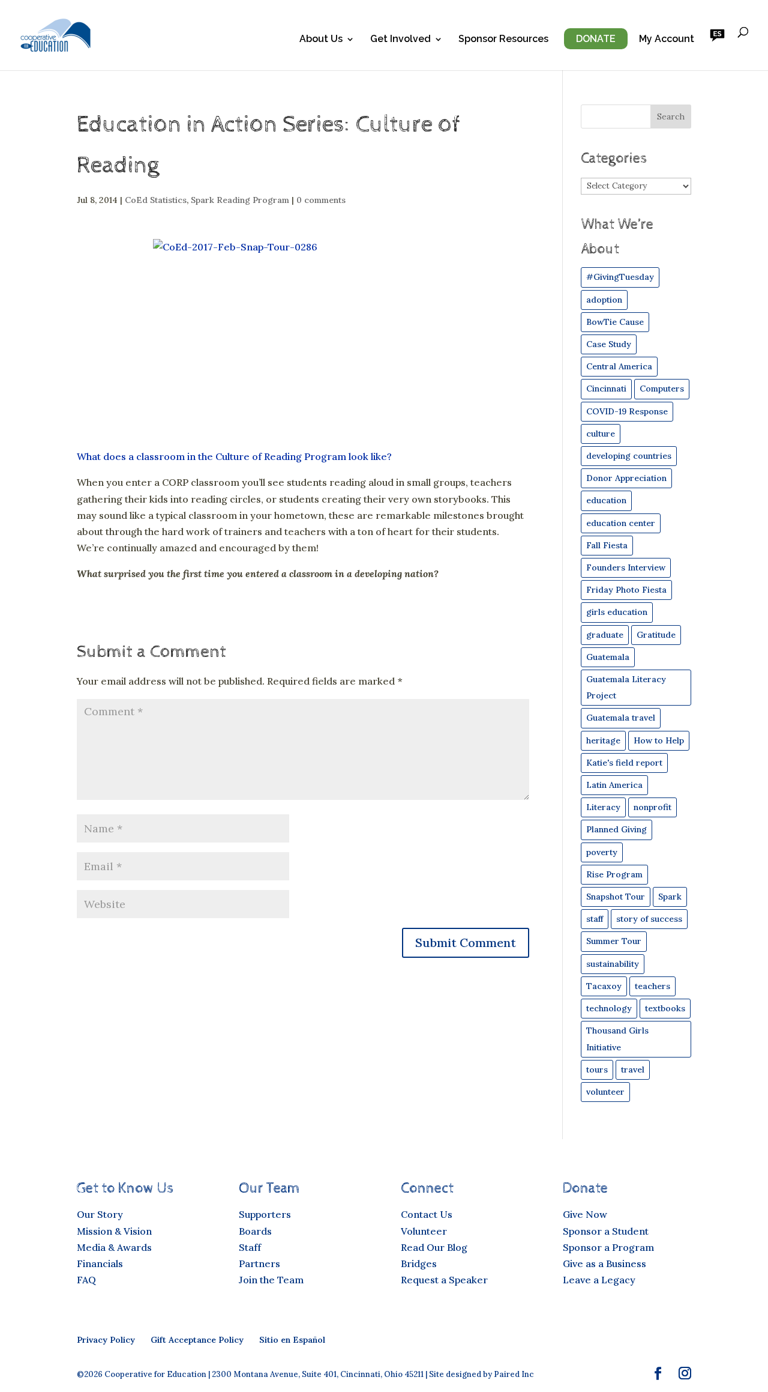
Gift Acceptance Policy (197, 1339)
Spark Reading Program (240, 200)
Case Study (608, 344)
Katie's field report (624, 762)
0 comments (321, 200)
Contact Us (426, 1214)
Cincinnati (606, 388)
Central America (619, 366)
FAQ (86, 1280)
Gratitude (656, 634)
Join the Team (271, 1280)
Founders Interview (625, 567)
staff (594, 918)
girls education (616, 612)
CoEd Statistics (156, 200)
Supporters (265, 1214)
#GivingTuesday (620, 276)
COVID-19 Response (627, 411)
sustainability (612, 963)
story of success (649, 918)
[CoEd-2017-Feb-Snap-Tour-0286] (303, 339)
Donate (596, 38)
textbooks (665, 1008)
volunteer (605, 1091)
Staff (250, 1247)
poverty (601, 852)
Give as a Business (604, 1263)
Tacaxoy (604, 986)
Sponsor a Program (608, 1247)
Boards (255, 1231)
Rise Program (614, 874)
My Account (666, 39)
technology (609, 1008)
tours (597, 1069)
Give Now (585, 1214)
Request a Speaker (444, 1280)
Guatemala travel (620, 717)
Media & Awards (114, 1247)
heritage (603, 740)
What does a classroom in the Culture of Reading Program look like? (234, 456)
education (606, 500)
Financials (100, 1263)
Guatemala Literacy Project (626, 687)
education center (620, 523)
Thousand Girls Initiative (617, 1038)
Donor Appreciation (626, 478)
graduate (604, 634)
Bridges (419, 1263)
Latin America (614, 784)
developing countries (628, 455)
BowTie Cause (615, 321)
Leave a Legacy (599, 1280)
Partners (259, 1263)
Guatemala (607, 657)
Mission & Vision (114, 1231)
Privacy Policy (106, 1339)
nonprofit (652, 807)
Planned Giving (616, 829)
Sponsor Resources (503, 39)
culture (600, 433)
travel (632, 1069)
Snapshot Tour (615, 896)
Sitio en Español (292, 1339)
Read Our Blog (434, 1247)
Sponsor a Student (606, 1231)
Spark (670, 896)
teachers (652, 986)
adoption (604, 299)
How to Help (659, 740)
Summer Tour (613, 941)
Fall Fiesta (607, 545)
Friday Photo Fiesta (626, 589)
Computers (662, 388)
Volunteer (424, 1231)
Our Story (100, 1214)
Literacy (603, 807)
